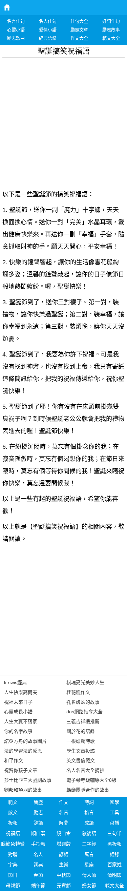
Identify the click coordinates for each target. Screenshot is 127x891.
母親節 (13, 885)
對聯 (13, 854)
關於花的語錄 (80, 731)
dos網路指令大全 (84, 711)
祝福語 (13, 833)
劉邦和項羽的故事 (23, 790)
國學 (114, 802)
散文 (13, 812)
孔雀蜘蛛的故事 (83, 702)
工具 (114, 812)
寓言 (89, 854)
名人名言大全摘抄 (85, 770)
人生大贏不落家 (20, 721)
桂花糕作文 (78, 692)
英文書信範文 (80, 760)
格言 (89, 812)
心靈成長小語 (18, 711)
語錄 (114, 854)
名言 (63, 812)
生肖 (63, 864)
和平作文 (13, 760)
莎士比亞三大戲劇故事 (27, 780)
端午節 (38, 885)
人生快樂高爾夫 (20, 692)
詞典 (38, 864)
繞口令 (64, 833)
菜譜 (114, 823)
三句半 (114, 833)
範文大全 (114, 885)
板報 (13, 823)
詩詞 (89, 802)
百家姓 (114, 864)
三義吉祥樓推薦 (83, 721)
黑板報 (114, 844)
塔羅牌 (64, 844)
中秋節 (64, 875)
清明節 (114, 875)
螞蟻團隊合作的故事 (87, 790)
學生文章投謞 (80, 751)
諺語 (63, 854)
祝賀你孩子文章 (20, 770)
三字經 (89, 844)
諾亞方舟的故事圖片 (25, 741)
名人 (38, 854)
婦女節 (89, 885)
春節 (38, 875)
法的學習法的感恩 (23, 751)
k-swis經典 (15, 682)
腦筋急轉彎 (13, 844)
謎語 (38, 823)
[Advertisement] (63, 121)
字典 (13, 864)
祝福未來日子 (18, 702)
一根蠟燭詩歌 (80, 741)
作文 (63, 802)
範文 (13, 802)
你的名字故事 (18, 731)
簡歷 (38, 802)
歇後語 (89, 833)
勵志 (38, 812)
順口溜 (38, 833)
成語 (89, 823)
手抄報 (38, 844)
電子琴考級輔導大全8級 (91, 780)
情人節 (89, 875)
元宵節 (64, 885)
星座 (89, 864)
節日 (13, 875)
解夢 (63, 823)
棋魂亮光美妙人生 (85, 682)
